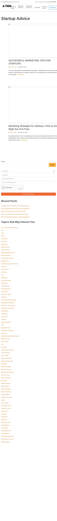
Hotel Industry (4, 341)
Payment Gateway (6, 391)
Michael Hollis (13, 67)
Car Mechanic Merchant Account (9, 263)
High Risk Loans (5, 338)
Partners (37, 7)
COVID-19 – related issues (8, 305)
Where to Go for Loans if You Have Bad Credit (13, 211)
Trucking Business (6, 430)
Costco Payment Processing (8, 300)
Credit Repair (4, 311)
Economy (3, 319)
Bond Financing (5, 247)
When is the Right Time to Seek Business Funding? (14, 214)
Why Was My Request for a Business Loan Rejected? (15, 208)
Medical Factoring (6, 366)
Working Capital (5, 441)
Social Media (4, 428)
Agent (2, 236)
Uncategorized (5, 433)
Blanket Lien (4, 244)
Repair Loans (4, 411)
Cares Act (3, 266)
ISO (2, 344)
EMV (2, 325)
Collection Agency (6, 288)
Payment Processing (6, 397)
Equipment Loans (5, 327)
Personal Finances (6, 405)
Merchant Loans (5, 375)
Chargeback (4, 277)
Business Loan (5, 261)
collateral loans (5, 286)
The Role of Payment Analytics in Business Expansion (15, 217)
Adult (2, 233)
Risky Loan (4, 419)
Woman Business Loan (7, 439)
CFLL (2, 275)
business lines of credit (7, 258)
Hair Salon (4, 333)
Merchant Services (21, 6)
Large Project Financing (7, 350)
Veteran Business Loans (7, 436)
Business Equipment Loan (8, 252)
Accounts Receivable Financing (9, 227)
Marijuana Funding (6, 358)
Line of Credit (4, 355)
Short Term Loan (5, 422)
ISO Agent (3, 347)
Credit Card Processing (7, 308)
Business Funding (6, 255)
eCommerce (4, 316)
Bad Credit (4, 241)
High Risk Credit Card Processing (10, 336)
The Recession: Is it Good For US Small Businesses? (15, 206)
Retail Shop (4, 416)
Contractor (4, 297)
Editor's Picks (44, 7)
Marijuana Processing (7, 361)
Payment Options (5, 394)
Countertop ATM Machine (7, 302)
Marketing (3, 364)
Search (3, 161)
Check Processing (6, 280)
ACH (2, 230)
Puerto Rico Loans (6, 408)
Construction (4, 291)
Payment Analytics (6, 389)
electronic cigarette (6, 322)
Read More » (20, 74)
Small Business (5, 425)
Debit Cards (4, 313)
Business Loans (13, 7)
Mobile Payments (5, 383)
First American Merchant (7, 330)
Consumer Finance (6, 294)
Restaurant (4, 414)
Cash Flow (4, 272)
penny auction (5, 403)
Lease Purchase (5, 352)
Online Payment (5, 386)
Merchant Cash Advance (7, 372)
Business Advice (5, 249)
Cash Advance (5, 269)
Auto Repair (4, 238)
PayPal (3, 400)
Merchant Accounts (6, 369)
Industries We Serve (29, 6)
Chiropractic (4, 283)
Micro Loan (4, 380)
